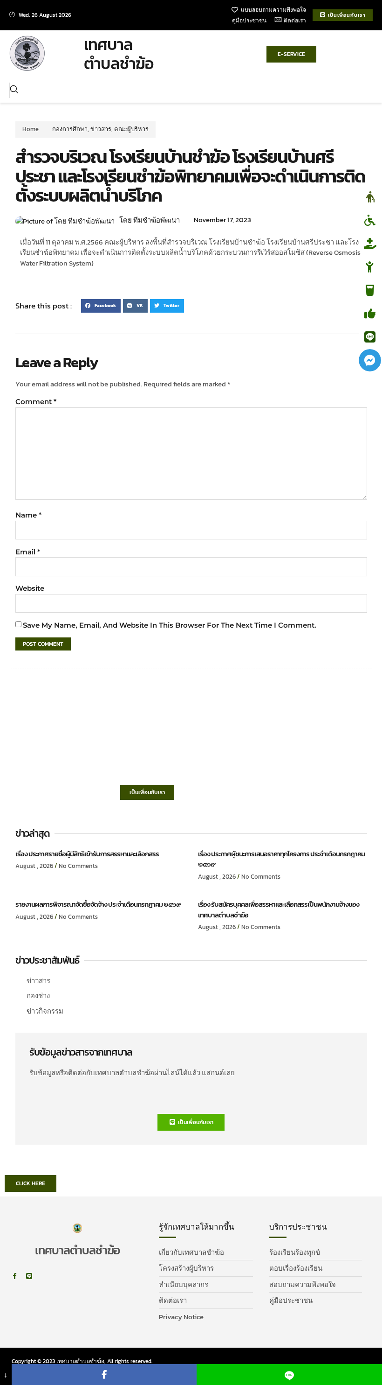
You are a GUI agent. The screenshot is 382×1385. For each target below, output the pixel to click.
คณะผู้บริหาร (131, 129)
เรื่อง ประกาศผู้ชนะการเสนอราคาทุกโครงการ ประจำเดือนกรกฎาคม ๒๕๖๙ (281, 859)
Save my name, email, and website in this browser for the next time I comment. (169, 625)
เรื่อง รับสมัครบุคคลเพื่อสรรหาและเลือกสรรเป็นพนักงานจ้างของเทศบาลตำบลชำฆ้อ (278, 909)
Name (28, 515)
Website (29, 588)
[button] (14, 90)
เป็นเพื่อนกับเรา (147, 792)
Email (27, 551)
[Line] (29, 1276)
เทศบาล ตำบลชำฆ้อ (119, 54)
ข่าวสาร (100, 129)
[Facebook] (104, 1374)
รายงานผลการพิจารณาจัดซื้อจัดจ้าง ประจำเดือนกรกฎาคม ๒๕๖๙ (98, 904)
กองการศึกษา (70, 129)
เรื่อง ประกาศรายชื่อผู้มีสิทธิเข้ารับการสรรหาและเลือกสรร (87, 853)
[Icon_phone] (44, 1276)
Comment (35, 401)
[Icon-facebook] (15, 1276)
